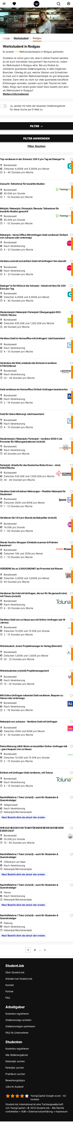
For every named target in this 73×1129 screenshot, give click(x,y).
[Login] (68, 4)
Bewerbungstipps (15, 1080)
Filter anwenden (36, 138)
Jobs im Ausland (14, 1086)
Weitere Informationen (16, 94)
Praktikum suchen (15, 1073)
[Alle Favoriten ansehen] (14, 4)
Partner (9, 991)
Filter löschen (36, 146)
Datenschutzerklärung (41, 1111)
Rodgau (37, 38)
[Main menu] (4, 4)
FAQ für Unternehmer (17, 1032)
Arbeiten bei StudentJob (18, 978)
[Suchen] (60, 4)
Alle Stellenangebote (16, 1054)
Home (6, 38)
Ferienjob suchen (14, 1067)
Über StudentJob (14, 972)
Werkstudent (21, 38)
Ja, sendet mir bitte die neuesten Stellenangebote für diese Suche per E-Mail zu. (37, 107)
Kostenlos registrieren (17, 1013)
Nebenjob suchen (15, 1061)
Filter (35, 126)
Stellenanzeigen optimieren (20, 1026)
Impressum (62, 1111)
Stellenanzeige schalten (18, 1019)
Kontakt (9, 985)
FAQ (7, 997)
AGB (23, 1111)
